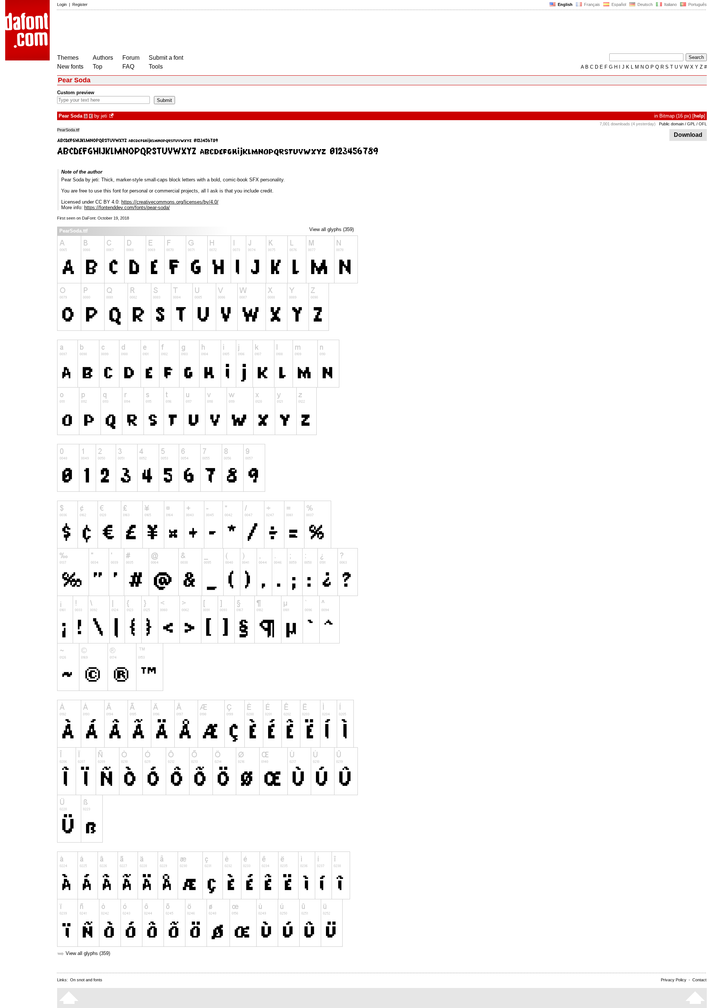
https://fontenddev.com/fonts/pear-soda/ (127, 207)
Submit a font (166, 58)
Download (688, 135)
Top (97, 66)
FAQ (128, 66)
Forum (130, 58)
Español (618, 4)
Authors (103, 58)
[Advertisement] (192, 32)
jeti (104, 116)
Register (80, 4)
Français (591, 4)
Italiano (670, 4)
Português (696, 4)
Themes (68, 58)
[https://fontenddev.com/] (112, 116)
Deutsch (644, 4)
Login (62, 4)
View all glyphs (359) (331, 229)
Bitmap (667, 116)
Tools (156, 66)
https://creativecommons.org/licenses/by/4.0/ (169, 202)
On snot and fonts (86, 980)
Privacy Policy (673, 980)
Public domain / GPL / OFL (683, 124)
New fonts (70, 66)
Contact (699, 980)
